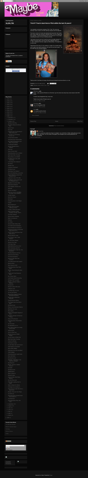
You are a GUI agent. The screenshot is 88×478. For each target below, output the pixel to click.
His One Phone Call (12, 380)
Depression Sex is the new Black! (15, 350)
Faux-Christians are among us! (15, 227)
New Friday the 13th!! (12, 265)
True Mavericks (11, 398)
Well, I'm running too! (12, 218)
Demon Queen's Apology (13, 216)
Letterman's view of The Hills (14, 177)
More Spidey (11, 310)
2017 (8, 99)
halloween (35, 85)
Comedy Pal (10, 284)
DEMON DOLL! (11, 371)
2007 (8, 417)
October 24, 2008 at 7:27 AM (39, 100)
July (9, 407)
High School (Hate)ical (13, 184)
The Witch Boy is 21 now (13, 290)
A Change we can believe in (14, 386)
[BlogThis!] (51, 83)
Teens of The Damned (13, 318)
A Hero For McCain (12, 341)
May (9, 411)
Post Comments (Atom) (59, 125)
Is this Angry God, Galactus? (14, 161)
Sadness (10, 220)
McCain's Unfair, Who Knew (14, 286)
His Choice (10, 163)
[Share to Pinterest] (55, 83)
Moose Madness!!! (12, 204)
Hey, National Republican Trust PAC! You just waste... (14, 142)
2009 (8, 114)
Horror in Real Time (12, 332)
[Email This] (50, 83)
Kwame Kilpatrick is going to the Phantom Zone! (15, 175)
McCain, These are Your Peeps (15, 391)
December (10, 117)
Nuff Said (10, 188)
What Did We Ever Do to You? (14, 246)
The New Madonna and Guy (14, 252)
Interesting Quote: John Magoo (15, 200)
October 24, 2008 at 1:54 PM (39, 106)
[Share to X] (53, 83)
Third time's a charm (12, 342)
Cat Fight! (10, 367)
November (10, 119)
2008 (8, 115)
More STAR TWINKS (12, 348)
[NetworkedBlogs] (16, 69)
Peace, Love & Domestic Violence (15, 307)
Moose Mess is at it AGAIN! (14, 156)
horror (39, 85)
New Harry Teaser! (12, 197)
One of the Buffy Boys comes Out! (15, 173)
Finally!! (9, 202)
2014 (8, 104)
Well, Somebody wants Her (14, 247)
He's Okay (10, 222)
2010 (8, 112)
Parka (34, 109)
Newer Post (33, 121)
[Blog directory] (8, 441)
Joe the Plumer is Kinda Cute (14, 337)
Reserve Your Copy (12, 242)
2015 (8, 102)
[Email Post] (48, 83)
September (10, 404)
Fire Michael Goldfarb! (13, 144)
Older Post (79, 121)
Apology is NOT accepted (13, 280)
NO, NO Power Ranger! (13, 240)
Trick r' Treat (46, 85)
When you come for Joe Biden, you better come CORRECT (14, 193)
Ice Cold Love (11, 393)
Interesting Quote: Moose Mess (15, 139)
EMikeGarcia (36, 91)
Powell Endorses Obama (13, 300)
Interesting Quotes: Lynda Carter (15, 354)
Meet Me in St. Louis (12, 309)
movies (42, 85)
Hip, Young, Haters (12, 276)
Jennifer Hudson (11, 195)
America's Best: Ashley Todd (14, 223)
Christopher (35, 103)
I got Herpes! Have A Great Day (15, 278)
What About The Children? (14, 171)
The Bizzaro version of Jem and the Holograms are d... (15, 180)
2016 (8, 100)
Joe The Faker (11, 323)
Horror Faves (11, 127)
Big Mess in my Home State (14, 182)
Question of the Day (12, 122)
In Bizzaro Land (11, 288)
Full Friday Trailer (12, 244)
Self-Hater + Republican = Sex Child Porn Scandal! (14, 360)
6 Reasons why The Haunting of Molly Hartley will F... (15, 132)
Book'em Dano (11, 263)
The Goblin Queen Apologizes (14, 225)
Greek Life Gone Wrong (13, 254)
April (9, 413)
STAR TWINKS (11, 352)
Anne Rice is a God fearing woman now (14, 135)
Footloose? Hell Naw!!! (13, 167)
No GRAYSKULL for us (13, 325)
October (10, 121)
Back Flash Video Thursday (14, 154)
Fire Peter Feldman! (12, 214)
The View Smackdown (13, 256)
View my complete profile (35, 137)
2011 (8, 110)
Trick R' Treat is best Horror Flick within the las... (15, 233)
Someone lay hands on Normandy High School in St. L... (15, 230)
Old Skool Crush (11, 169)
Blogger (50, 475)
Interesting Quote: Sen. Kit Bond (15, 153)
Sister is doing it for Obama (14, 385)
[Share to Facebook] (54, 83)
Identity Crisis (11, 165)
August (10, 405)
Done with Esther (11, 356)
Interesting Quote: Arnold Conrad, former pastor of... (15, 396)
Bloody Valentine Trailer (13, 235)
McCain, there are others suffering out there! (13, 207)
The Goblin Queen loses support (15, 261)
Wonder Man (40, 131)
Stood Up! (10, 149)
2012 (8, 108)
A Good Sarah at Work (13, 137)
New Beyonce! (11, 362)
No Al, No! (10, 129)
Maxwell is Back (11, 375)
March (9, 415)
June (9, 409)
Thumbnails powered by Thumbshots (8, 462)
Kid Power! (10, 199)
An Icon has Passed (12, 292)
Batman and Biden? (12, 190)
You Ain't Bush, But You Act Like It (15, 344)
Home (56, 121)
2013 (8, 106)
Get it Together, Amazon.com (14, 186)
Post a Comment (35, 115)
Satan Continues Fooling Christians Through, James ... (15, 212)
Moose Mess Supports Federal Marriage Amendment (14, 295)
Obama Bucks (11, 330)
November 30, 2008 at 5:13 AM (39, 112)
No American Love (12, 357)
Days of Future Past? (12, 151)
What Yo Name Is (12, 373)
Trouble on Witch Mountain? (14, 209)
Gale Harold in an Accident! (14, 346)
